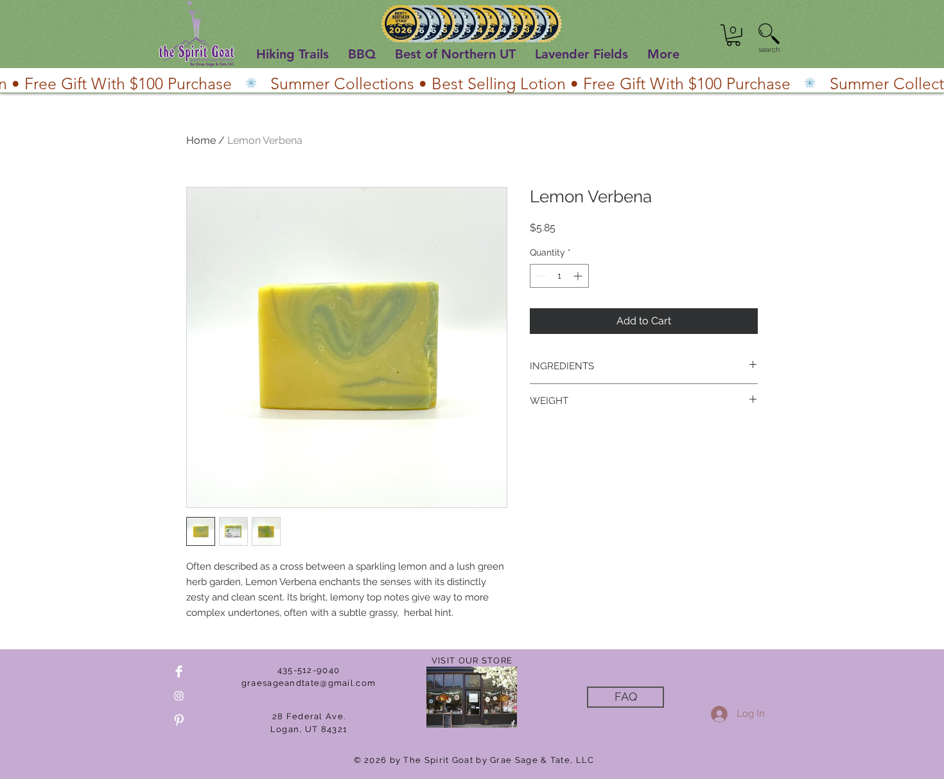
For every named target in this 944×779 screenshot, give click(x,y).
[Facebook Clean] (179, 671)
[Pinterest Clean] (179, 720)
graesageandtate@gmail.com (308, 683)
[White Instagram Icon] (179, 696)
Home (201, 140)
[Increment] (579, 276)
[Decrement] (540, 276)
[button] (733, 35)
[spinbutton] (559, 276)
